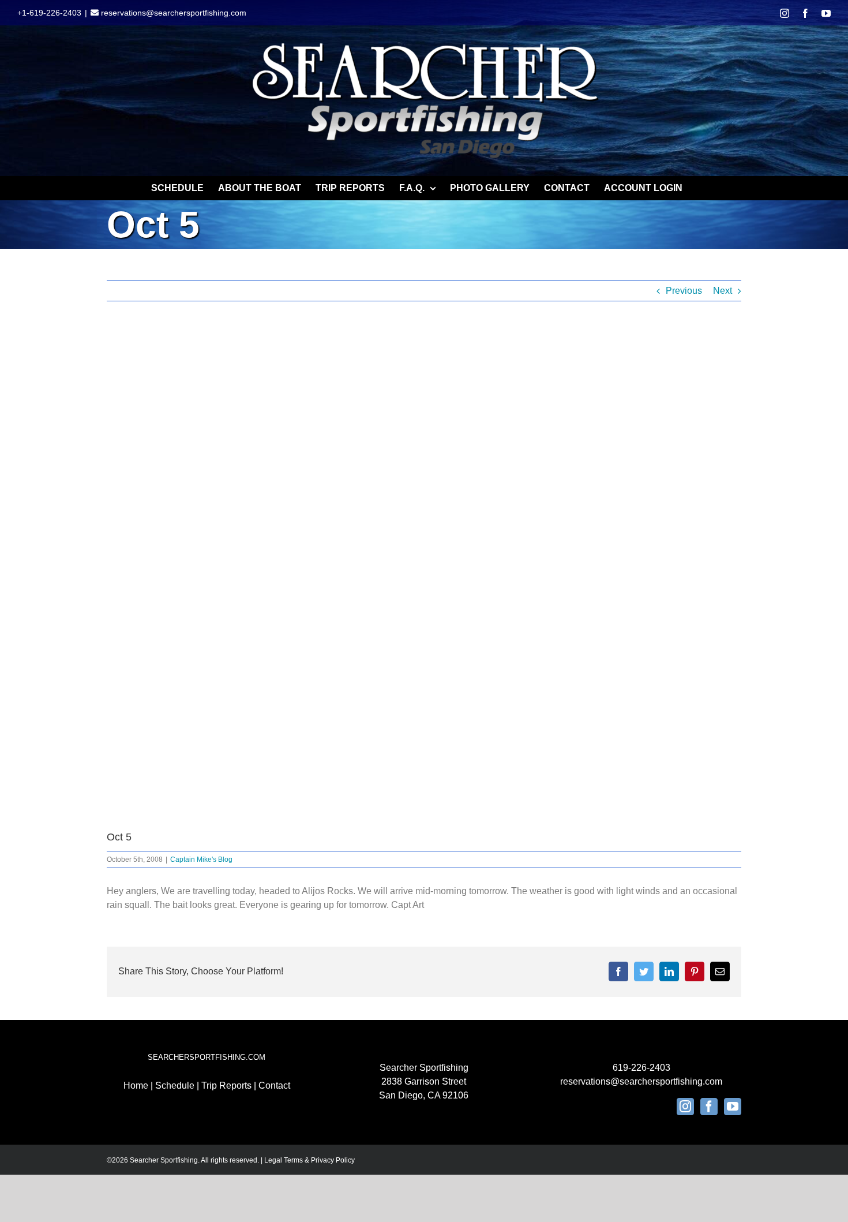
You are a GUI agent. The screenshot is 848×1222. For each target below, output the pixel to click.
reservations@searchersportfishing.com (172, 12)
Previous (684, 291)
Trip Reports (226, 1085)
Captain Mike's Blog (201, 859)
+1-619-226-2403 (49, 12)
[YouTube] (732, 1106)
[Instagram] (685, 1106)
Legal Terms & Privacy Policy (309, 1160)
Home (135, 1085)
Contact (274, 1085)
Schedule (174, 1085)
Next (722, 291)
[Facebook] (709, 1106)
